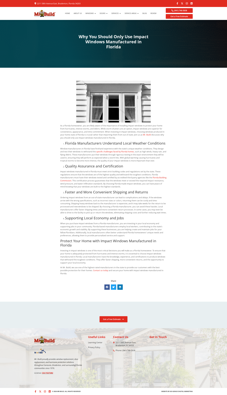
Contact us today (100, 270)
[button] (107, 287)
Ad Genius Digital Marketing (181, 391)
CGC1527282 (47, 373)
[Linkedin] (191, 3)
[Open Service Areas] (138, 13)
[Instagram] (187, 3)
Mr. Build (147, 134)
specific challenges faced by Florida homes (115, 151)
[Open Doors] (107, 13)
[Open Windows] (95, 13)
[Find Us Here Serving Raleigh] (35, 3)
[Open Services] (120, 13)
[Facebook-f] (177, 3)
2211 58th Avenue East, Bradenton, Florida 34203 (59, 3)
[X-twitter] (182, 3)
